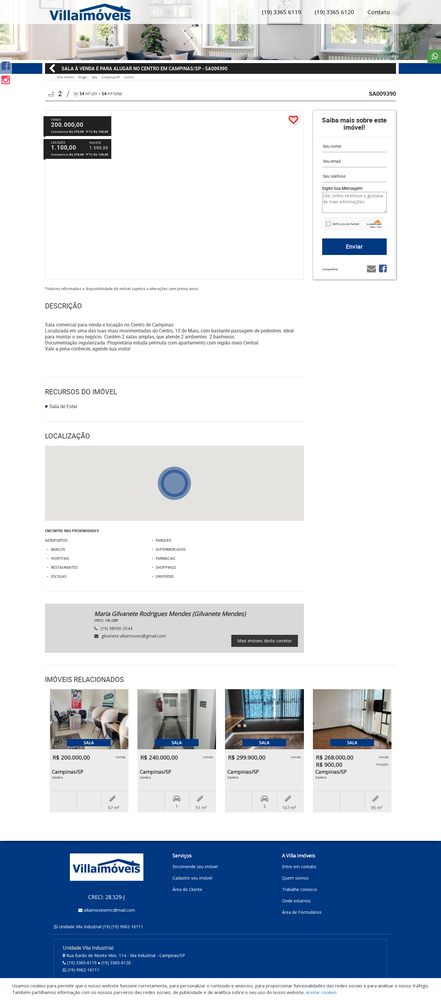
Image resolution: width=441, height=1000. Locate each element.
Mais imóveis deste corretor (264, 641)
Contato (379, 12)
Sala (94, 77)
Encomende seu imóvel (195, 866)
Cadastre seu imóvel (192, 878)
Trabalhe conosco (299, 889)
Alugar (82, 77)
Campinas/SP (110, 77)
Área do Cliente (187, 889)
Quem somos (295, 878)
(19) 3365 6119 (281, 12)
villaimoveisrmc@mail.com (109, 910)
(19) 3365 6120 (334, 12)
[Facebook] (6, 65)
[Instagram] (6, 79)
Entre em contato (299, 866)
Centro (129, 77)
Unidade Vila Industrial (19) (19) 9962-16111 (101, 926)
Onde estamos (296, 901)
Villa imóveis (65, 77)
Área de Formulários (302, 912)
